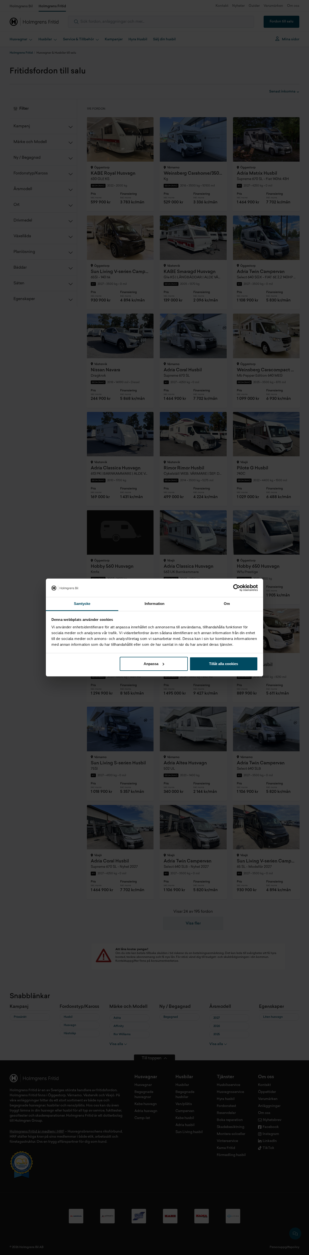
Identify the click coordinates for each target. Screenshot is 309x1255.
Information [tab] (154, 604)
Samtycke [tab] (82, 604)
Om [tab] (227, 604)
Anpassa (151, 664)
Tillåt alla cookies (223, 664)
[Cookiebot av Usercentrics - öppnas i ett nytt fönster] (237, 587)
